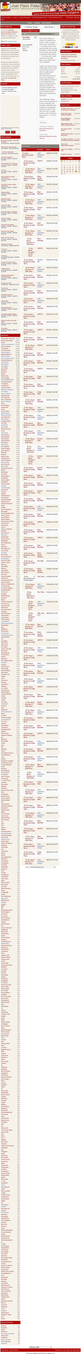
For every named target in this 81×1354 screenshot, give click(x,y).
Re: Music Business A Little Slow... (29, 163)
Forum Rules (5, 1350)
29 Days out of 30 (6, 283)
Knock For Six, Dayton (7, 225)
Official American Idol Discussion (67, 134)
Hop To (27, 867)
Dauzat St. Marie (6, 199)
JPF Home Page (6, 17)
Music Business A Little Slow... (27, 155)
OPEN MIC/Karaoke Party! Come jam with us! (68, 124)
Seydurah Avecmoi (6, 307)
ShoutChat (4, 84)
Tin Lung (3, 170)
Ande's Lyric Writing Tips (66, 150)
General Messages (24, 17)
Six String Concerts (6, 294)
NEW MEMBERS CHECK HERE (66, 119)
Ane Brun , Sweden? (7, 157)
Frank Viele (4, 288)
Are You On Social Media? (66, 129)
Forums (15, 17)
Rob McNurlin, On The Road (9, 163)
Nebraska (25, 50)
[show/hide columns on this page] (79, 23)
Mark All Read (14, 1350)
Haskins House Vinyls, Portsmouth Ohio (7, 276)
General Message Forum (39, 17)
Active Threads (46, 23)
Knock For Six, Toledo (7, 237)
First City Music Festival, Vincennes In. (8, 177)
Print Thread (25, 30)
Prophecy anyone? (66, 154)
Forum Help (66, 1350)
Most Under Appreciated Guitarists (67, 144)
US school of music (6, 244)
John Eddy (4, 328)
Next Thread (49, 27)
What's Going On (6, 137)
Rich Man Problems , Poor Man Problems (10, 141)
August (70, 158)
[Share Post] (52, 34)
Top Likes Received (7, 1322)
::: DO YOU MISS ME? (7, 152)
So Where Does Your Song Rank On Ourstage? (68, 109)
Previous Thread (31, 27)
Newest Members (66, 51)
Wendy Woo (4, 301)
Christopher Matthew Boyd (8, 314)
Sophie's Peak (5, 268)
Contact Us (58, 1350)
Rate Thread (34, 30)
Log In (78, 17)
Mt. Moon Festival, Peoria (8, 262)
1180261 (56, 34)
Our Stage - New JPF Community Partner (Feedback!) (70, 139)
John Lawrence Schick (33, 34)
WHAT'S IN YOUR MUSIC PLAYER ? (66, 114)
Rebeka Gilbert (5, 192)
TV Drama (4, 249)
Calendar (37, 23)
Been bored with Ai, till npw (9, 147)
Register (70, 17)
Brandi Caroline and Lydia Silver (8, 321)
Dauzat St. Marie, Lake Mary (9, 212)
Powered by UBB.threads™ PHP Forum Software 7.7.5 (40, 1353)
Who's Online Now (6, 26)
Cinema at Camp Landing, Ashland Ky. (8, 185)
